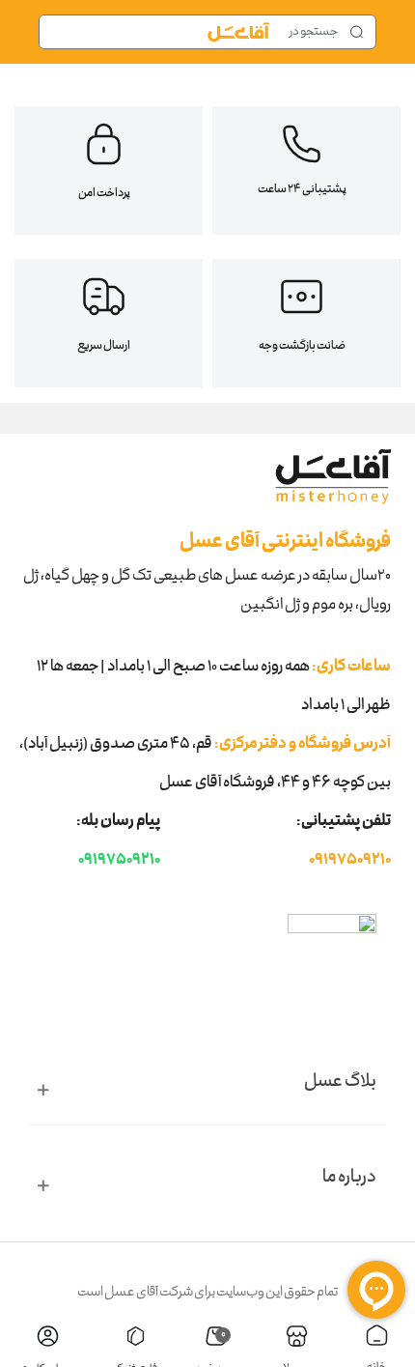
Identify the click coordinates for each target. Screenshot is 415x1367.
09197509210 (350, 860)
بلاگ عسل (340, 1082)
